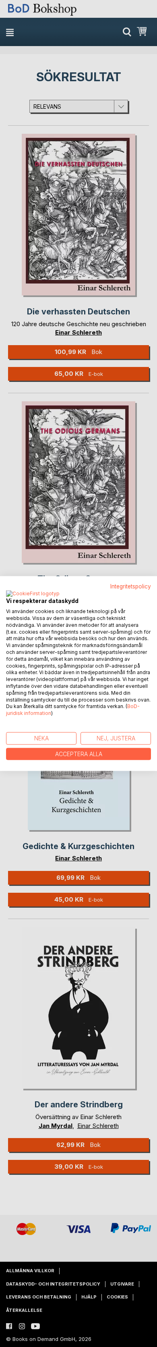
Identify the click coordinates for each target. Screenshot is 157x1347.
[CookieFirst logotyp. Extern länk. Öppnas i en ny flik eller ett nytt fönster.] (33, 594)
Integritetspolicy (130, 586)
